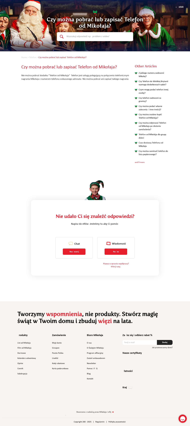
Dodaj (164, 342)
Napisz (116, 252)
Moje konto (57, 343)
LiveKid (55, 358)
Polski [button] (180, 7)
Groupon (55, 348)
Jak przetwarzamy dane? (162, 348)
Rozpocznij (74, 252)
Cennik (20, 369)
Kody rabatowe (58, 363)
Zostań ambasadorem (96, 358)
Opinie (20, 363)
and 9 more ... (141, 162)
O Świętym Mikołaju (95, 348)
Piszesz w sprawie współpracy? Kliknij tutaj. (116, 265)
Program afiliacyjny (95, 353)
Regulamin (99, 422)
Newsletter (91, 363)
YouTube (102, 404)
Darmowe (21, 353)
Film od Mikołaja (24, 348)
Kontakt (90, 379)
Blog (89, 374)
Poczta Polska (57, 353)
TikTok (109, 404)
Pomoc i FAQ (92, 369)
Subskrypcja (22, 374)
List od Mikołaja (24, 343)
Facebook (80, 404)
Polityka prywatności (117, 422)
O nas (89, 343)
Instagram (87, 404)
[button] (127, 388)
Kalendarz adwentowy (26, 358)
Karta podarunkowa (60, 369)
